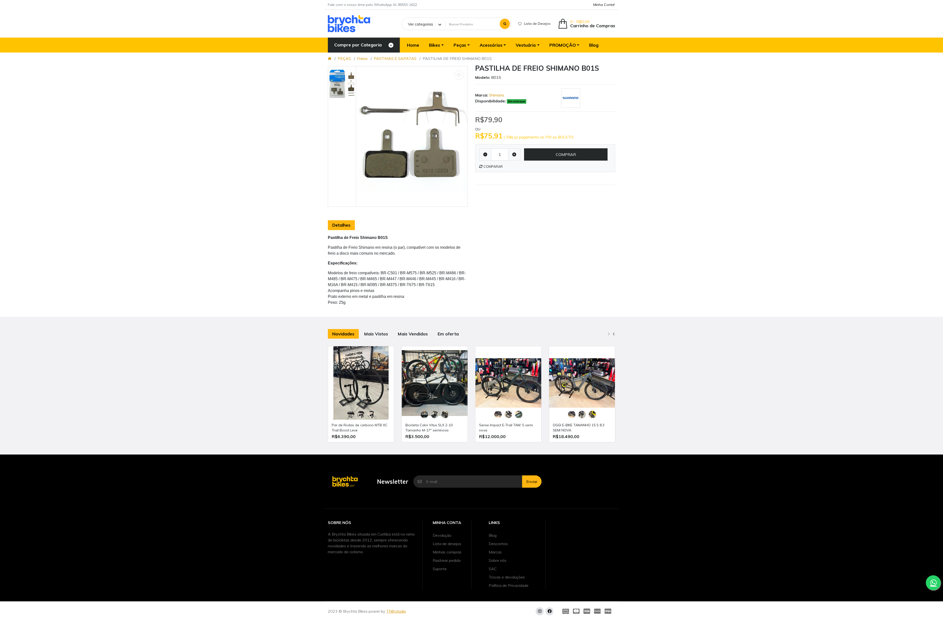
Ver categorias (420, 24)
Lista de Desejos (537, 23)
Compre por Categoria (358, 45)
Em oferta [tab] (448, 334)
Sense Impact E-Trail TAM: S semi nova (506, 427)
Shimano (496, 95)
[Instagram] (540, 611)
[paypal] (597, 611)
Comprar (566, 154)
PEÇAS (344, 58)
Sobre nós (497, 560)
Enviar (531, 481)
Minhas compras (447, 552)
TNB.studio (396, 611)
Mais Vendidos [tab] (413, 334)
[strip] (609, 611)
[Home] (330, 58)
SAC (493, 568)
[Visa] (587, 611)
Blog (493, 535)
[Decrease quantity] (485, 154)
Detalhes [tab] (341, 225)
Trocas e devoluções (507, 577)
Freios (362, 58)
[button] (586, 24)
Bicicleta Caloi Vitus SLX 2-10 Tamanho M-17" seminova (429, 427)
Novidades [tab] (343, 334)
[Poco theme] (349, 23)
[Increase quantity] (514, 154)
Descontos (498, 543)
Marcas (495, 552)
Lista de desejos (447, 543)
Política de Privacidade (508, 585)
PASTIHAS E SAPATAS (395, 58)
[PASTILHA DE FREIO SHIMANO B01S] (412, 136)
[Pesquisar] (505, 24)
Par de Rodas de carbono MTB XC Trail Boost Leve (360, 427)
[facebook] (549, 611)
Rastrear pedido (447, 560)
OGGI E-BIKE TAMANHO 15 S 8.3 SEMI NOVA (578, 427)
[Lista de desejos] (459, 75)
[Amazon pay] (564, 611)
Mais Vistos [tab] (376, 334)
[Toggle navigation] (390, 45)
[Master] (576, 611)
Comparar (493, 166)
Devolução (442, 535)
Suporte (440, 568)
